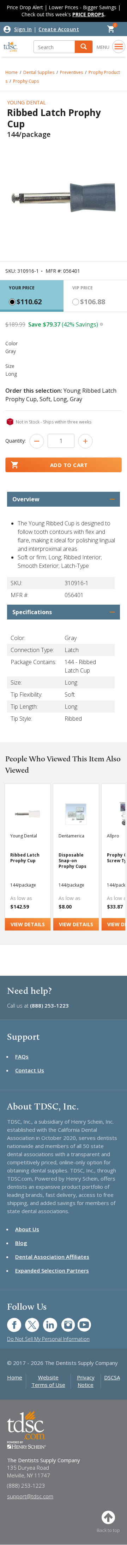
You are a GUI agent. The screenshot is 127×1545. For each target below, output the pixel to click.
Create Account (58, 29)
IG (63, 1321)
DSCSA (112, 1377)
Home (11, 72)
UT (81, 1321)
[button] (83, 47)
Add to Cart (69, 464)
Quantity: (15, 440)
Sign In (23, 29)
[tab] (32, 296)
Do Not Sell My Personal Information (48, 1339)
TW (28, 1321)
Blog (21, 1242)
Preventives (71, 72)
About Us (27, 1229)
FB (10, 1321)
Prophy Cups (26, 81)
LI (45, 1321)
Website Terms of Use (48, 1381)
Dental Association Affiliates (52, 1256)
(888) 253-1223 (49, 1005)
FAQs (22, 1056)
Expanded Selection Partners (52, 1270)
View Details (28, 924)
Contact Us (29, 1070)
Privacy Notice (86, 1381)
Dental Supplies (38, 72)
